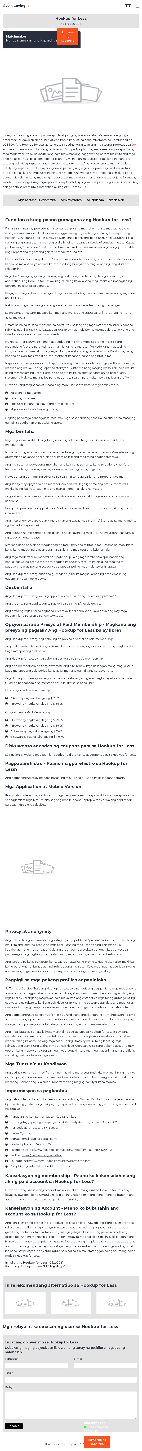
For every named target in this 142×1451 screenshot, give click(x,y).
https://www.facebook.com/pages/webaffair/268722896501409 (68, 1149)
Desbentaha (47, 200)
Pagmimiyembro (70, 200)
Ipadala (14, 1426)
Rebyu (9, 1387)
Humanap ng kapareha (68, 36)
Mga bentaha (27, 200)
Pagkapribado (94, 200)
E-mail (78, 1358)
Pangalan (12, 1358)
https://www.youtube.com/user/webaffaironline (56, 1161)
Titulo (9, 1373)
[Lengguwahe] (128, 6)
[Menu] (137, 6)
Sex (133, 144)
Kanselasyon (115, 200)
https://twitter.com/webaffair (41, 1155)
